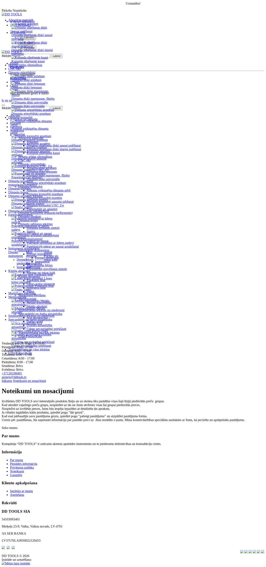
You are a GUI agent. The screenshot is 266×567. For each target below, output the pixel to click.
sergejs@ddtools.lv (14, 377)
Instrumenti (24, 267)
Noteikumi (17, 471)
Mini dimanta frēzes (31, 255)
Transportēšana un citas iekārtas (29, 349)
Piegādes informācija (23, 464)
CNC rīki (14, 68)
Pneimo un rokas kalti (51, 257)
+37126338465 (12, 373)
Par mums (16, 460)
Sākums (7, 381)
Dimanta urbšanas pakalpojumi (28, 211)
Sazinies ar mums (21, 491)
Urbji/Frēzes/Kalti (20, 353)
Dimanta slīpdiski (19, 188)
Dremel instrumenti (15, 254)
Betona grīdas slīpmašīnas (25, 65)
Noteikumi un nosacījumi (29, 381)
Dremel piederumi (23, 261)
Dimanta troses (18, 192)
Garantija (16, 475)
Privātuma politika (22, 467)
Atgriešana (17, 495)
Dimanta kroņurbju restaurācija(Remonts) (22, 183)
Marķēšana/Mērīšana (22, 293)
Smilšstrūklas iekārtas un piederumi (31, 315)
